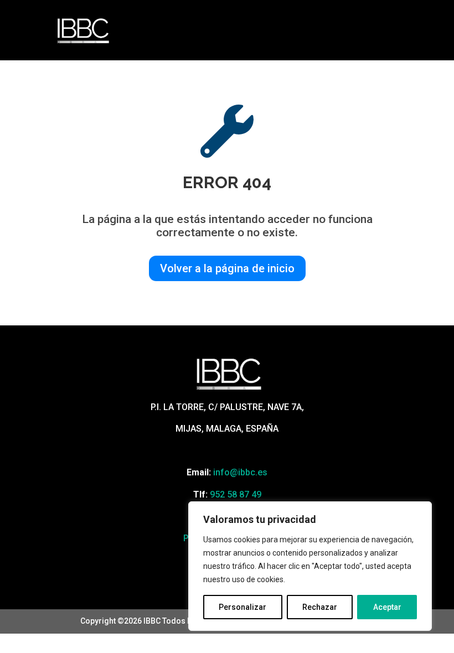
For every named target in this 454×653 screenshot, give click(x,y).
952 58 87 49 (235, 494)
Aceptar (387, 607)
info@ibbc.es (240, 472)
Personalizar (242, 607)
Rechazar (319, 607)
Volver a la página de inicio (227, 268)
